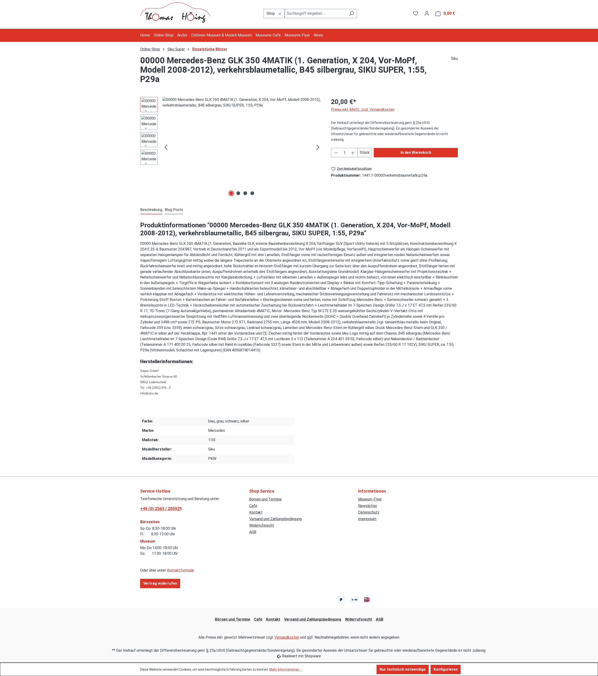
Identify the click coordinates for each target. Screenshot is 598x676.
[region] (230, 147)
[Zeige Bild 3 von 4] (245, 193)
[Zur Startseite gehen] (175, 12)
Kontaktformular (180, 570)
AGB (252, 532)
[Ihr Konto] (426, 13)
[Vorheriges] (165, 147)
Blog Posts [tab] (174, 209)
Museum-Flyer (370, 499)
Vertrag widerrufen (160, 583)
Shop (271, 13)
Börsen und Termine (265, 499)
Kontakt (256, 512)
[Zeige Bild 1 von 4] (231, 193)
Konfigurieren (446, 669)
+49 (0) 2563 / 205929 (161, 508)
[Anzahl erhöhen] (353, 152)
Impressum (367, 519)
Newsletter (367, 506)
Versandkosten (286, 637)
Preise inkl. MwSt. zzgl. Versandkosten (362, 109)
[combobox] (315, 13)
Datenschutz (368, 512)
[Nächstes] (317, 147)
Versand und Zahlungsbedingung (275, 519)
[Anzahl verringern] (336, 152)
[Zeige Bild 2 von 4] (238, 193)
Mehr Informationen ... (285, 669)
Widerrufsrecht (261, 525)
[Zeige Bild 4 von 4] (252, 193)
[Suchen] (351, 13)
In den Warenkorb (416, 152)
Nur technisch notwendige (403, 669)
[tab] (151, 210)
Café (253, 506)
